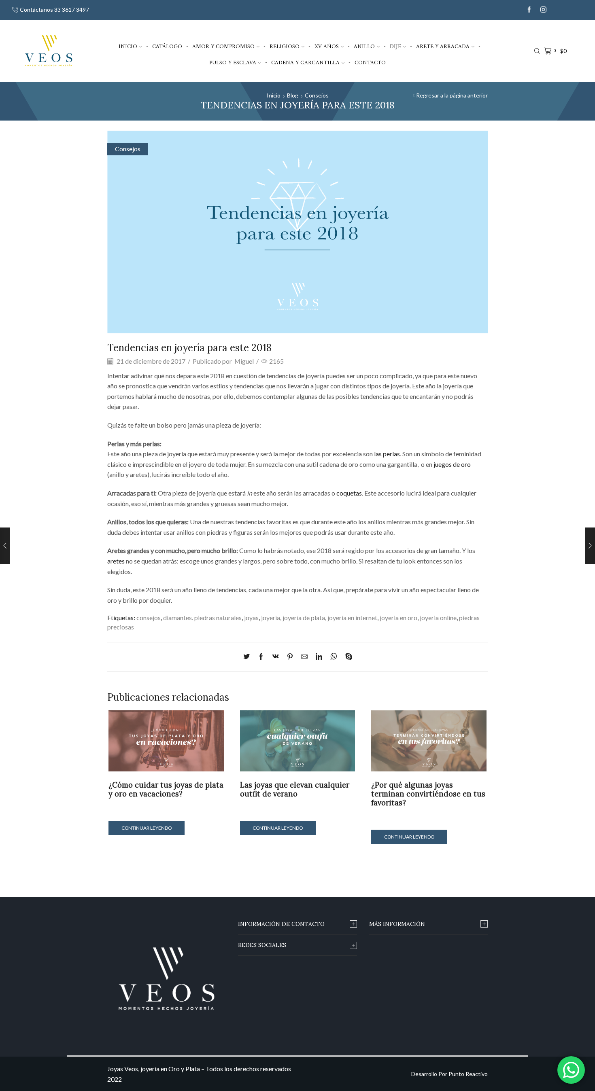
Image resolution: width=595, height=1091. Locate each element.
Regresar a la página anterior (452, 95)
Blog (292, 95)
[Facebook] (529, 9)
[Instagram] (543, 9)
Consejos (317, 95)
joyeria (270, 617)
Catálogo (167, 46)
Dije (395, 46)
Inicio (128, 46)
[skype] (346, 657)
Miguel (244, 361)
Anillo (364, 46)
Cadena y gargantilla (305, 62)
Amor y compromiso (223, 46)
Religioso (285, 46)
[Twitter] (248, 657)
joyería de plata (304, 617)
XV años (326, 46)
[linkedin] (319, 657)
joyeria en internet (352, 617)
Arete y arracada (443, 46)
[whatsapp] (333, 657)
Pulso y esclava (232, 62)
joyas (251, 617)
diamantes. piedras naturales (202, 617)
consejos (148, 617)
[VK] (275, 657)
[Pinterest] (290, 657)
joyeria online (438, 617)
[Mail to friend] (304, 657)
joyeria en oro (398, 617)
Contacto (370, 62)
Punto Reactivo (468, 1073)
